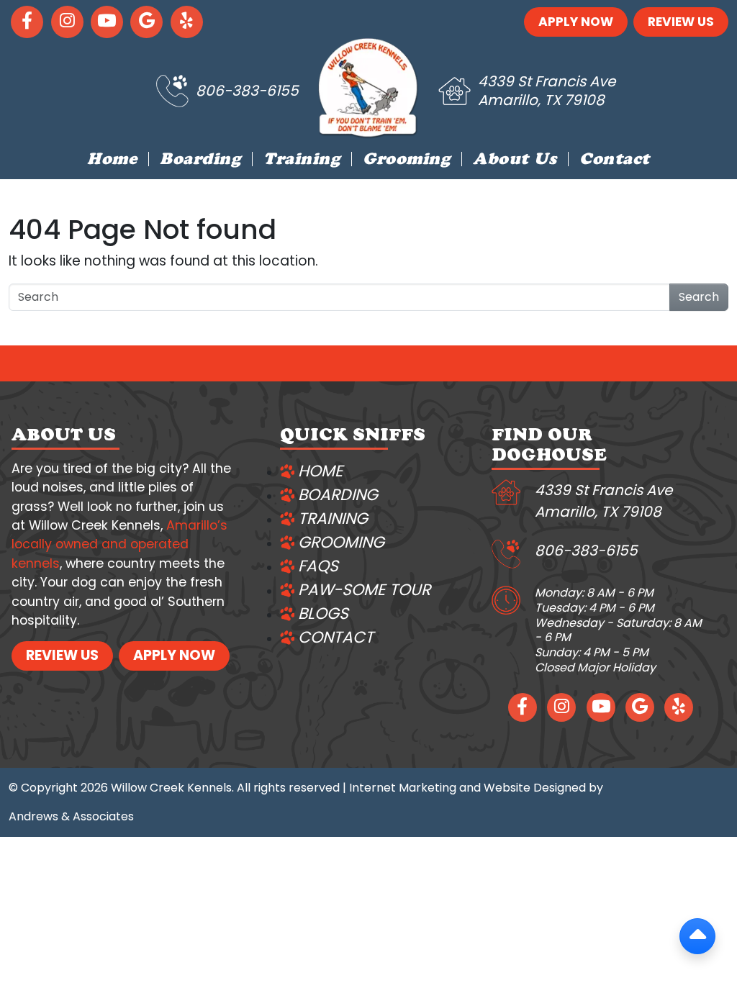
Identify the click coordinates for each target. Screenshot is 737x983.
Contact (614, 161)
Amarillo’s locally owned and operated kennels (119, 544)
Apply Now (575, 21)
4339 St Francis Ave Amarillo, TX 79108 (546, 90)
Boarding (200, 161)
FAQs (318, 566)
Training (301, 161)
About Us (514, 161)
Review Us (681, 21)
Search (699, 297)
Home (112, 161)
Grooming (406, 161)
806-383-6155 (247, 91)
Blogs (323, 613)
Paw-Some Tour (364, 590)
